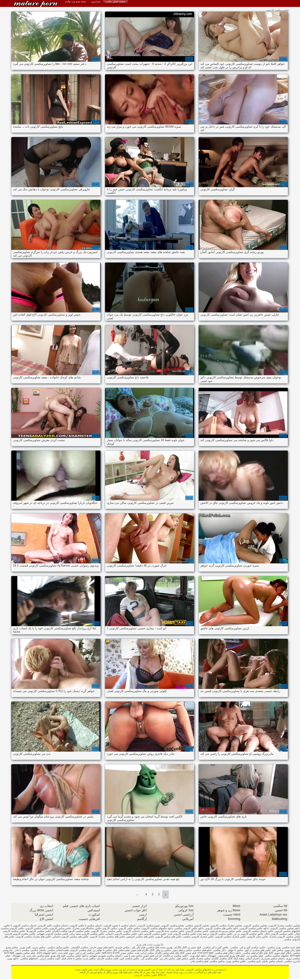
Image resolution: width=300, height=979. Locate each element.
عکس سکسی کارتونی (35, 4)
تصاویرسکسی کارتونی (172, 925)
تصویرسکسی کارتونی (149, 925)
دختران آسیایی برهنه (249, 958)
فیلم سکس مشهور (25, 952)
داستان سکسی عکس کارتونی (53, 925)
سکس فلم (277, 950)
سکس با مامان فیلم (72, 958)
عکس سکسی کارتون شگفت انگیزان (71, 931)
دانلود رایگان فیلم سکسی (228, 952)
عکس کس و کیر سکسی (215, 947)
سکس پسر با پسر (132, 955)
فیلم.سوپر (223, 955)
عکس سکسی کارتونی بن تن (248, 933)
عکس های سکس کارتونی (168, 936)
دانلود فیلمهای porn (46, 952)
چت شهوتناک (18, 955)
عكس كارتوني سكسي (12, 928)
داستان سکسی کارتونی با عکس (20, 925)
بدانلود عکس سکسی (77, 955)
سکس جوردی (122, 947)
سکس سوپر (127, 952)
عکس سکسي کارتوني (197, 931)
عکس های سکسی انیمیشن (140, 936)
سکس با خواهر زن (102, 950)
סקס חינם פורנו (205, 952)
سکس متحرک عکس (200, 958)
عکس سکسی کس (129, 958)
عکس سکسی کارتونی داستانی (121, 933)
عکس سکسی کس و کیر (252, 947)
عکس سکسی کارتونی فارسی (20, 933)
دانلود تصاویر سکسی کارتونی (285, 928)
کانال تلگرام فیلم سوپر (143, 950)
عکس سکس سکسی (58, 947)
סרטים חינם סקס (110, 952)
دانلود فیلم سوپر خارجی (101, 947)
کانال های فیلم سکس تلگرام (169, 952)
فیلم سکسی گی (149, 958)
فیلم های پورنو (237, 955)
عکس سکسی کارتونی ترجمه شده (214, 933)
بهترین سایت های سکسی (160, 947)
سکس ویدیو (11, 947)
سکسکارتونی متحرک (83, 928)
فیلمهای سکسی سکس (276, 955)
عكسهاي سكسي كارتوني (287, 931)
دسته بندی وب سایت (75, 1)
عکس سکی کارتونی (257, 936)
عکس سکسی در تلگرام (175, 955)
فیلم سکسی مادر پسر (38, 955)
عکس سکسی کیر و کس (88, 952)
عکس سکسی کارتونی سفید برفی (86, 933)
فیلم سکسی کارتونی (80, 950)
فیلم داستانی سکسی (58, 950)
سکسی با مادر (21, 950)
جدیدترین (96, 1)
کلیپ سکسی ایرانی (50, 958)
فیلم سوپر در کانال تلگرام (187, 947)
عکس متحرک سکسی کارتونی (230, 936)
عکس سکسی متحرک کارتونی (106, 931)
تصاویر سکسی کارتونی (255, 925)
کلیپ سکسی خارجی (107, 958)
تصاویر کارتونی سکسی (197, 925)
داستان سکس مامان (272, 961)
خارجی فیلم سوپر (153, 955)
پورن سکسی (274, 947)
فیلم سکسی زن (254, 955)
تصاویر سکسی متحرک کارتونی (284, 925)
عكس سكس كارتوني (60, 928)
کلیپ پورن (25, 947)
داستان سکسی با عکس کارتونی (86, 925)
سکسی (234, 947)
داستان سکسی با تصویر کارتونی (119, 925)
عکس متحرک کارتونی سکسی (198, 936)
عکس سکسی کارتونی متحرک (284, 936)
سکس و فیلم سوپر (182, 950)
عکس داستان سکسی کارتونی (258, 931)
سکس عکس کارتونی (129, 928)
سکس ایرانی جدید (144, 952)
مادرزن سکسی (292, 961)
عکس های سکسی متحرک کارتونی (107, 936)
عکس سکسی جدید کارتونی (170, 931)
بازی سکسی (254, 961)
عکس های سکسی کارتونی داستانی (70, 936)
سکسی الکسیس (79, 947)
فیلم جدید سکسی (291, 947)
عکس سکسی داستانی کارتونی (139, 931)
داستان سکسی (38, 950)
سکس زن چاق (163, 950)
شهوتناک (211, 955)
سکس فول (182, 958)
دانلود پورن (12, 958)
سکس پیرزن (38, 947)
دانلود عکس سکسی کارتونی (254, 928)
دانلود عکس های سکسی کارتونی (221, 928)
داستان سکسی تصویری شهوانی (105, 955)
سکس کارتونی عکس (106, 928)
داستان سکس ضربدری (273, 958)
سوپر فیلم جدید (66, 952)
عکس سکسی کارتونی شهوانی (52, 933)
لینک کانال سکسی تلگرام (225, 958)
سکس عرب (89, 958)
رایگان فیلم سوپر (283, 952)
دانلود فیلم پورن (197, 955)
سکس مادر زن (167, 958)
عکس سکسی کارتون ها (39, 931)
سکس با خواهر (235, 950)
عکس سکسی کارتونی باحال (279, 933)
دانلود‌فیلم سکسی (202, 950)
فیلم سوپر (191, 952)
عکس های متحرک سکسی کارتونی (33, 936)
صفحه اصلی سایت (115, 1)
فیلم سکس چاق (121, 950)
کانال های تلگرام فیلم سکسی (257, 952)
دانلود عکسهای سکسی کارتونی (157, 928)
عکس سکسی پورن (236, 961)
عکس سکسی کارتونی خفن (152, 933)
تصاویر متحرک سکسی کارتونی (226, 925)
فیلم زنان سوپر (292, 950)
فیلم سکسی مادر (199, 961)
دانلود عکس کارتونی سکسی (188, 928)
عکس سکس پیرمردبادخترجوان (225, 931)
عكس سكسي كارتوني (36, 928)
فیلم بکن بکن (138, 947)
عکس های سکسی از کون (258, 950)
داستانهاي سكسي (29, 958)
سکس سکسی (217, 961)
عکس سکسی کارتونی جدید (182, 933)
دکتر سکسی (219, 950)
